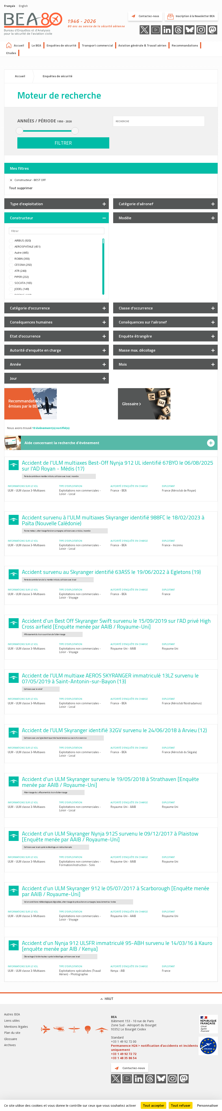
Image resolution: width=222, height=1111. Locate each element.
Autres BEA (12, 1014)
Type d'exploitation (26, 204)
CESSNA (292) (23, 264)
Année (15, 364)
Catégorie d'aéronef (136, 204)
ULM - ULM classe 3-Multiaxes (26, 490)
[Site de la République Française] (208, 1024)
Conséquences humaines (31, 322)
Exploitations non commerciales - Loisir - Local (80, 492)
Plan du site (12, 1033)
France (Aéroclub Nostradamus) (182, 703)
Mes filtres (19, 168)
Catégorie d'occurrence (30, 308)
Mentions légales (16, 1027)
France (166, 594)
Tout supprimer (21, 188)
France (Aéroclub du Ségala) (179, 752)
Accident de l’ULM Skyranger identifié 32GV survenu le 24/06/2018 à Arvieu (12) (114, 730)
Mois (123, 364)
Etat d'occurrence (25, 336)
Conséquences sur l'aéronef (143, 322)
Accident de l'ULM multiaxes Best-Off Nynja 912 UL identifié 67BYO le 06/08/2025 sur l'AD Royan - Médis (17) (117, 466)
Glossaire (130, 403)
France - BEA (119, 490)
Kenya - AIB (118, 971)
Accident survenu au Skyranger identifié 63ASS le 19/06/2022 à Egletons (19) (111, 572)
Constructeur (21, 218)
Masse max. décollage (137, 350)
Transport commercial (97, 45)
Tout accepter (153, 1105)
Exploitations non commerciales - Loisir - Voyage (80, 596)
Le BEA (36, 45)
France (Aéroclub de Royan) (179, 490)
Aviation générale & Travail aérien (142, 45)
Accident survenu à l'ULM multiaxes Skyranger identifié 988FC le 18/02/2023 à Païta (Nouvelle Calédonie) (113, 520)
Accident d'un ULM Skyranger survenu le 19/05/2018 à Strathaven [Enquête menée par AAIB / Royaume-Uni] (110, 782)
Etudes (11, 53)
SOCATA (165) (23, 283)
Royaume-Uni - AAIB (123, 648)
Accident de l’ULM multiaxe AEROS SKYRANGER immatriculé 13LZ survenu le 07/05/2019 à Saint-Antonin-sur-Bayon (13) (110, 678)
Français (9, 6)
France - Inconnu (172, 545)
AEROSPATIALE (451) (27, 246)
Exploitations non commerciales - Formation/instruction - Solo (80, 863)
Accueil (19, 45)
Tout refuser (180, 1105)
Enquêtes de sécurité (61, 45)
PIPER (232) (22, 277)
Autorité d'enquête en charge (35, 350)
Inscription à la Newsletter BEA (195, 16)
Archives (10, 1045)
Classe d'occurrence (136, 308)
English (23, 6)
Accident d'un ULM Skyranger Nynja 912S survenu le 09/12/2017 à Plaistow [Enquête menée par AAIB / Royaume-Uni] (110, 836)
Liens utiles (12, 1020)
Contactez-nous (148, 16)
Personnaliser (207, 1105)
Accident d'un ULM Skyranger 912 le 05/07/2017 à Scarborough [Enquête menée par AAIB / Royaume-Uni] (115, 891)
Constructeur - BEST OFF (30, 180)
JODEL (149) (22, 289)
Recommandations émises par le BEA (25, 403)
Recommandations (185, 45)
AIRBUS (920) (23, 240)
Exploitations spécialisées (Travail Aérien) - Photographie (80, 972)
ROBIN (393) (22, 258)
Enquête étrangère (135, 336)
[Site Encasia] (208, 1046)
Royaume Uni (170, 648)
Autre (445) (21, 252)
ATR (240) (20, 270)
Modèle (125, 218)
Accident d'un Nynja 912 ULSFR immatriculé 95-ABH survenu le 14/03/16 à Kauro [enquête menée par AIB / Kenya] (117, 946)
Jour (13, 378)
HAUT (109, 998)
